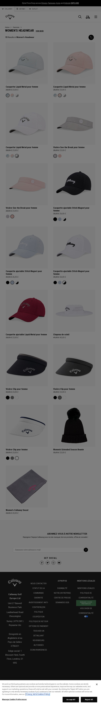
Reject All (89, 700)
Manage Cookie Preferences (14, 699)
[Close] (97, 684)
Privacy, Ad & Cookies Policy (38, 694)
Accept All (70, 700)
